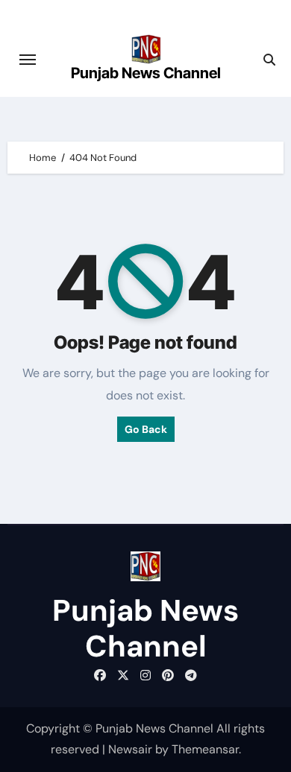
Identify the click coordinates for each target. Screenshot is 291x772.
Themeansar (205, 749)
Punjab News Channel (146, 73)
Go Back (146, 429)
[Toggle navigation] (27, 59)
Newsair (130, 749)
